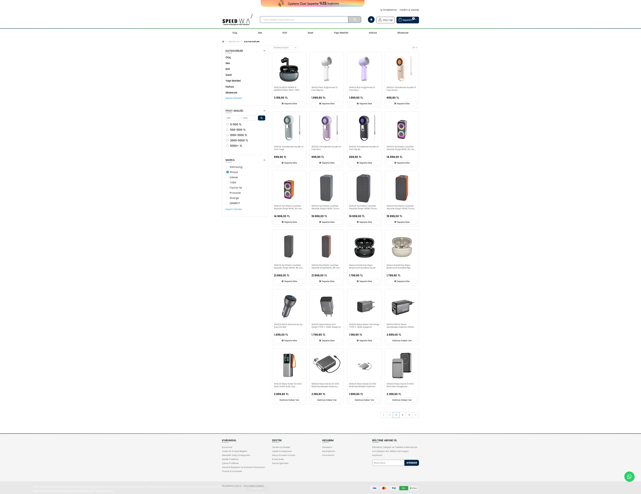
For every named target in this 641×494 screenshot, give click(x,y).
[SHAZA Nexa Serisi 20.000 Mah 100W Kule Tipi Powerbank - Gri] (289, 365)
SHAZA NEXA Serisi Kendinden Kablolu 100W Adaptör (400, 327)
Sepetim (408, 19)
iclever (234, 177)
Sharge (234, 198)
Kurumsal (227, 447)
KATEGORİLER (252, 41)
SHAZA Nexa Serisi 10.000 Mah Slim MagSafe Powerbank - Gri (400, 386)
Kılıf (228, 69)
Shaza (234, 172)
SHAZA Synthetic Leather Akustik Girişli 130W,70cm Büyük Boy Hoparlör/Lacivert (325, 209)
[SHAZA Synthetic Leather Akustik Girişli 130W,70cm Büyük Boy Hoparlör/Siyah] (364, 187)
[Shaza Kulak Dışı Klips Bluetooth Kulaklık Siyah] (364, 247)
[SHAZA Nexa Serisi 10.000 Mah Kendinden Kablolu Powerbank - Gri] (364, 365)
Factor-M (236, 187)
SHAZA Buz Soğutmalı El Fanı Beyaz (324, 89)
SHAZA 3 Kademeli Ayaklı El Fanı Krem (401, 89)
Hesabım (327, 447)
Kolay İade (278, 459)
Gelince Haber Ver (402, 340)
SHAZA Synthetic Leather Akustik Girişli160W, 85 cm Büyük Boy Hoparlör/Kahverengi (325, 269)
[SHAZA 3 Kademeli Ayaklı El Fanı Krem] (402, 69)
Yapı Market (233, 80)
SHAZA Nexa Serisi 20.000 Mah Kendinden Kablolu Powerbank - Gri (325, 386)
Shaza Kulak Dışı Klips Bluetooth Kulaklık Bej (398, 266)
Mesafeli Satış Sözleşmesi (236, 455)
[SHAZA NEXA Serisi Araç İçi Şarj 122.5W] (289, 306)
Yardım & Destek (409, 10)
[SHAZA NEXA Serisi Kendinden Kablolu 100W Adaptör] (402, 306)
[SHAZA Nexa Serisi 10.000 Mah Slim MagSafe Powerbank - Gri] (402, 365)
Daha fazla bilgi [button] (105, 490)
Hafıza (230, 86)
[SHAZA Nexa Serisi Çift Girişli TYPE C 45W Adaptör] (326, 306)
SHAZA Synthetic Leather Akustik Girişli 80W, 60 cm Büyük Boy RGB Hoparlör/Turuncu (288, 209)
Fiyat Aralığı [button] (234, 110)
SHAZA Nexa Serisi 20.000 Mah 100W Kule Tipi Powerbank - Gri (288, 386)
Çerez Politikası (230, 463)
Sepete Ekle (290, 103)
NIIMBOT (235, 203)
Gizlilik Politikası (230, 459)
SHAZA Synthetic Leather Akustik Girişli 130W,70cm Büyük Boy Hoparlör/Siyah (363, 208)
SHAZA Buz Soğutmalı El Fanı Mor (362, 89)
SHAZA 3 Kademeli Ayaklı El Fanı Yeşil (288, 148)
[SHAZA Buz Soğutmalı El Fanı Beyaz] (326, 69)
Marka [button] (230, 160)
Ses (228, 63)
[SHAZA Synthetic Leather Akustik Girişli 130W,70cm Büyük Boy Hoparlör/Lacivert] (326, 187)
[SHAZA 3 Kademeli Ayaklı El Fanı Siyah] (364, 128)
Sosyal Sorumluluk (232, 471)
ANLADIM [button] (257, 489)
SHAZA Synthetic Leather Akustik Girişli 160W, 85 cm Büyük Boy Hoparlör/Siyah (288, 268)
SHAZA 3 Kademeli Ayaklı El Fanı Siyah (364, 148)
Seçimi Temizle (234, 98)
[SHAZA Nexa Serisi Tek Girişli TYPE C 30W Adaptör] (364, 306)
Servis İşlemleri (280, 463)
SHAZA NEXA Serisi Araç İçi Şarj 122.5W (288, 326)
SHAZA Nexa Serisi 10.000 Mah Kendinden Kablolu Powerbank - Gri (362, 386)
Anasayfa (234, 41)
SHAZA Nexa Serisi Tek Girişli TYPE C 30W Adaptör (364, 326)
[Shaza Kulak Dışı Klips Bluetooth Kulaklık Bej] (402, 247)
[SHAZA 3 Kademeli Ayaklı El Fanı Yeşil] (289, 128)
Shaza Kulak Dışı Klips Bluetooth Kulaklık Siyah (362, 266)
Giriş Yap (388, 20)
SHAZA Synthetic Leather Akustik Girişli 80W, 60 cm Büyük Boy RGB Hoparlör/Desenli (400, 150)
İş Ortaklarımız (388, 10)
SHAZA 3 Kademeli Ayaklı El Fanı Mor (326, 148)
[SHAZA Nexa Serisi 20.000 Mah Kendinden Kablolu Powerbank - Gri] (326, 365)
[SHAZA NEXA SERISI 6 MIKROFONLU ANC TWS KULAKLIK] (289, 69)
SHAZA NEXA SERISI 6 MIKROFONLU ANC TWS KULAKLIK (286, 90)
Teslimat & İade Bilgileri (234, 451)
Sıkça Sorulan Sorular (283, 455)
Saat (229, 75)
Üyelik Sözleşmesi (282, 451)
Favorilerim (328, 455)
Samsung (236, 167)
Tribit (233, 182)
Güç (228, 57)
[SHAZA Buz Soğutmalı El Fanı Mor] (364, 69)
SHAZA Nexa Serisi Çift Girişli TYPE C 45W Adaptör (326, 326)
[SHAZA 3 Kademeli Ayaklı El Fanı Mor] (326, 128)
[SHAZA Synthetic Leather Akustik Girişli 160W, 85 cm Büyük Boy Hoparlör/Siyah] (289, 247)
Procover (235, 193)
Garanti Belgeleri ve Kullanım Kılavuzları (243, 467)
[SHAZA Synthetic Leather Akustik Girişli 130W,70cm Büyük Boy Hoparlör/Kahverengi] (402, 187)
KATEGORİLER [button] (234, 51)
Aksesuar (232, 92)
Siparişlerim (328, 451)
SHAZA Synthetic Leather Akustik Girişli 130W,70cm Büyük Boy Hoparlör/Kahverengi (400, 209)
